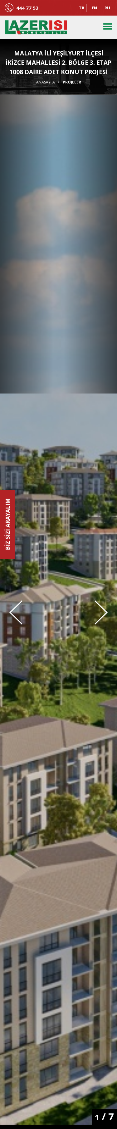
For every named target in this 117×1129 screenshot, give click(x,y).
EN (94, 8)
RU (107, 8)
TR (81, 8)
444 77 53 (27, 8)
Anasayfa (45, 82)
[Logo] (36, 27)
